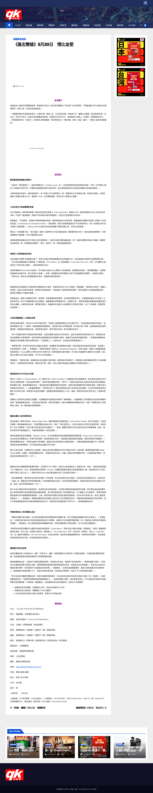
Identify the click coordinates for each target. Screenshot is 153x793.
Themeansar (90, 789)
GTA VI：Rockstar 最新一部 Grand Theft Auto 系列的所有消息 (58, 750)
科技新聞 (97, 25)
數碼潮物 (40, 25)
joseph (27, 754)
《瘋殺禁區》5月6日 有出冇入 (90, 708)
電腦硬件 (51, 25)
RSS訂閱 (131, 25)
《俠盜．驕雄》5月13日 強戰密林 (28, 708)
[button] (141, 25)
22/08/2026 (122, 754)
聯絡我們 (120, 25)
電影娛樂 (22, 39)
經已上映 (16, 39)
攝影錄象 (74, 25)
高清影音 (63, 25)
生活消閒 (109, 25)
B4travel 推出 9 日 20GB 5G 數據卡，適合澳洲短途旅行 (94, 750)
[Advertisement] (58, 67)
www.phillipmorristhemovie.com (28, 667)
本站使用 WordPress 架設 (65, 789)
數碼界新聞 (13, 744)
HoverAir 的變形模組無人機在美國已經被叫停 (129, 749)
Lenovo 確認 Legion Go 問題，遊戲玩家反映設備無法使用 (23, 750)
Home (18, 25)
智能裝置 (29, 25)
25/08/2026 (16, 754)
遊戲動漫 (86, 25)
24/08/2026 (51, 754)
